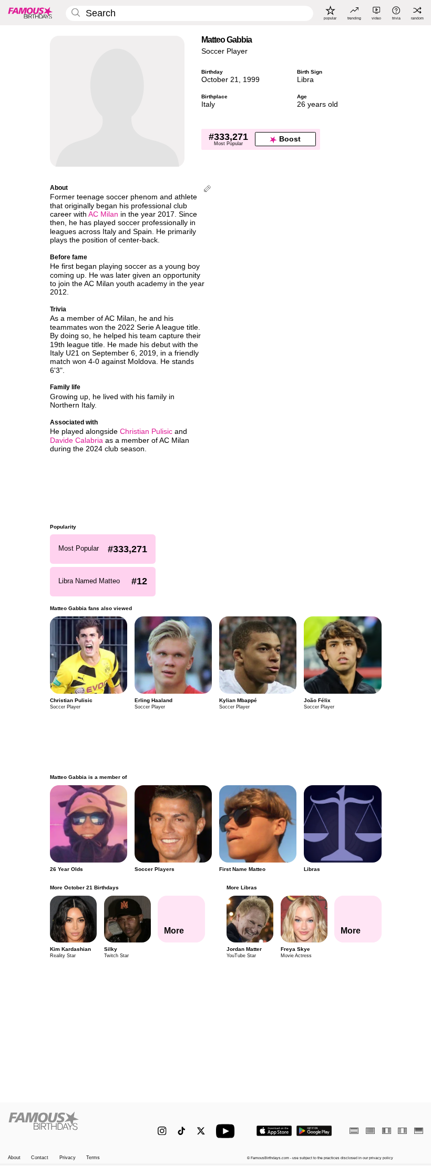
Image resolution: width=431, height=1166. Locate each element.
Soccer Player (224, 51)
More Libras (241, 887)
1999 (251, 80)
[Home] (71, 1125)
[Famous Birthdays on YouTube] (227, 1131)
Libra (305, 80)
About (14, 1157)
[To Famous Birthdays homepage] (30, 12)
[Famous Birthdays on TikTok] (181, 1131)
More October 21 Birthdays (84, 887)
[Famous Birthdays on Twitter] (201, 1131)
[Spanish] (354, 1130)
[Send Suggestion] (207, 189)
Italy (208, 104)
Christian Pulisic (146, 431)
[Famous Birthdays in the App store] (274, 1131)
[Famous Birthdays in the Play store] (314, 1131)
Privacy (67, 1157)
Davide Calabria (76, 440)
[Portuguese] (370, 1130)
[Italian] (402, 1130)
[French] (386, 1130)
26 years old (317, 104)
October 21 (220, 80)
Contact (39, 1157)
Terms (93, 1157)
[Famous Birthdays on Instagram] (162, 1131)
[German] (418, 1130)
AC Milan (103, 214)
